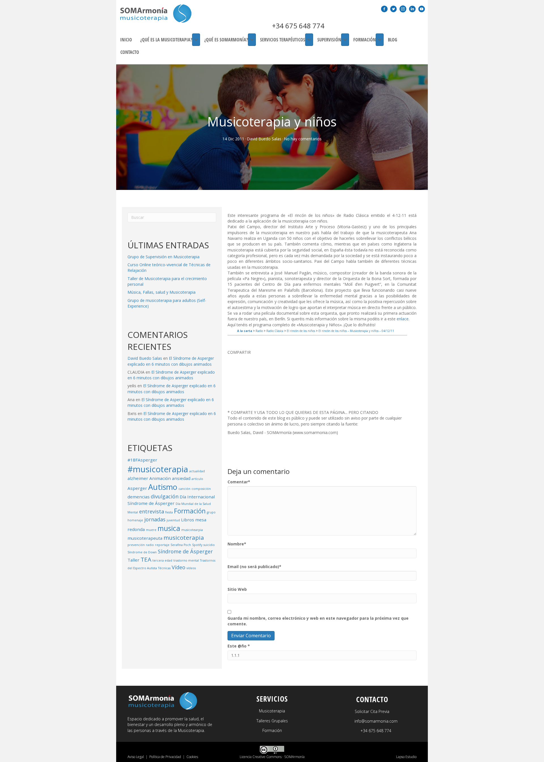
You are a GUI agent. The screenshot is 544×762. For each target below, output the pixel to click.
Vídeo (178, 567)
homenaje (135, 520)
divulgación (164, 496)
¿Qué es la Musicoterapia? (166, 40)
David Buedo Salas (264, 138)
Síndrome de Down (142, 552)
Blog (392, 40)
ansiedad (181, 478)
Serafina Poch (181, 545)
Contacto (129, 52)
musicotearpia (192, 530)
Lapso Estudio (406, 756)
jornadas (154, 519)
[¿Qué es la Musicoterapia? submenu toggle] (196, 39)
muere (151, 530)
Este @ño (239, 646)
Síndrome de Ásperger (185, 551)
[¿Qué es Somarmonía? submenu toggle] (252, 39)
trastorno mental (186, 560)
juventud (173, 520)
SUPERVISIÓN (329, 40)
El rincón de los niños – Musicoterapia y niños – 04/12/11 (356, 331)
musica (169, 528)
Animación (160, 478)
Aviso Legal (136, 756)
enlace (403, 318)
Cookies (192, 756)
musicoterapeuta (145, 538)
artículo (197, 479)
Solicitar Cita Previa (372, 711)
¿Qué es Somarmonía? (226, 40)
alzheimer (138, 478)
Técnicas (164, 568)
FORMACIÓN (364, 40)
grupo (211, 512)
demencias (139, 496)
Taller (133, 560)
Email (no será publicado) (254, 566)
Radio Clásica (274, 331)
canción (184, 489)
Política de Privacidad (165, 756)
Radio (259, 331)
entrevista (151, 511)
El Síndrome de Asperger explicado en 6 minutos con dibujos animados (171, 361)
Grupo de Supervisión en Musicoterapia (163, 256)
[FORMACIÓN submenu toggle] (380, 39)
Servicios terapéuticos (282, 40)
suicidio (209, 545)
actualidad (197, 471)
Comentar (239, 481)
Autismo (162, 487)
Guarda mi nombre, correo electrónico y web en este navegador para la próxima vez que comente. (318, 620)
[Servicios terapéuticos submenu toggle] (309, 39)
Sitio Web (237, 589)
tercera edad (162, 560)
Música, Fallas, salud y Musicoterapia (162, 292)
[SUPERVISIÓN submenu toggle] (345, 39)
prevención (136, 545)
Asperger (137, 488)
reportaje (162, 545)
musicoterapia (183, 537)
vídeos (191, 568)
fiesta (169, 512)
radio (150, 545)
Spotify (197, 545)
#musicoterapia (158, 469)
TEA (146, 559)
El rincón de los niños (301, 331)
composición (201, 489)
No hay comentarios (303, 138)
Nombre (237, 544)
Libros (187, 519)
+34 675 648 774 (298, 25)
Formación (190, 511)
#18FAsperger (142, 460)
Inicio (126, 40)
